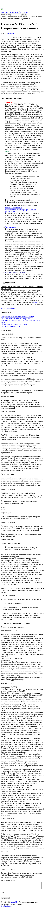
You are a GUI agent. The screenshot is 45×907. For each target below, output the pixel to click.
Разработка (5, 12)
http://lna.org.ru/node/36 (13, 208)
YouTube (18, 12)
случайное (11, 308)
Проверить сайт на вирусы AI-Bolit (14, 324)
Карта (9, 906)
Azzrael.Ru (14, 902)
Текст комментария (8, 881)
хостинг (4, 308)
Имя (2, 892)
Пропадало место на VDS (10, 326)
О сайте (4, 906)
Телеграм (25, 12)
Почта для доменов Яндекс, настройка (15, 319)
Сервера (11, 33)
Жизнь (12, 12)
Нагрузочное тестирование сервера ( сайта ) (17, 317)
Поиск (24, 15)
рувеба (35, 302)
